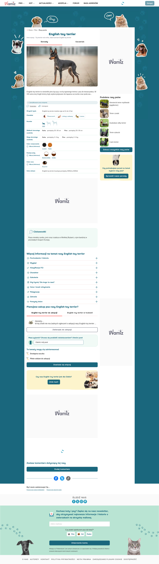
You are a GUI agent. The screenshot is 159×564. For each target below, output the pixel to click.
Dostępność (130, 559)
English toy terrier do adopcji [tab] (44, 313)
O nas (25, 559)
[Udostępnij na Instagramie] (81, 501)
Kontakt (45, 559)
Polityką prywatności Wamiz (101, 548)
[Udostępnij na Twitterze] (62, 478)
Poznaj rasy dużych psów (54, 490)
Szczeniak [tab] (79, 42)
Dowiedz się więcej (62, 365)
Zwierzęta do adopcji (62, 330)
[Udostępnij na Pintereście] (85, 501)
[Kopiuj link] (68, 478)
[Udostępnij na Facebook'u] (56, 478)
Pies (35, 30)
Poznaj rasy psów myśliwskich (35, 490)
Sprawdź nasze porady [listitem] (116, 176)
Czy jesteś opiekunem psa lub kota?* (79, 530)
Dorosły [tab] (44, 42)
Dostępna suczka (37, 354)
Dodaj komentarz (62, 469)
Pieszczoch (51, 116)
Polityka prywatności (63, 559)
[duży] (54, 123)
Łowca (82, 116)
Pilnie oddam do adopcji (40, 359)
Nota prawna (84, 559)
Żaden (89, 534)
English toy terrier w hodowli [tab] (80, 313)
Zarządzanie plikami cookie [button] (107, 559)
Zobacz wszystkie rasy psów (116, 149)
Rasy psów (43, 30)
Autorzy (34, 559)
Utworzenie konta (79, 543)
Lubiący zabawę (67, 116)
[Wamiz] (10, 3)
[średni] (48, 124)
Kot (82, 534)
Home (31, 30)
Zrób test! (53, 382)
